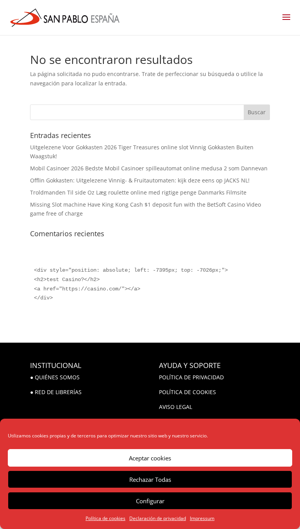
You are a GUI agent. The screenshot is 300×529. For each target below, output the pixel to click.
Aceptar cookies (150, 458)
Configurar (150, 501)
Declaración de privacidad (157, 518)
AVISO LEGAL (175, 406)
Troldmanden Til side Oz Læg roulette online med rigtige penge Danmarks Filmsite (138, 192)
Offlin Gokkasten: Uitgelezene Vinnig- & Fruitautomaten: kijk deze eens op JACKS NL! (140, 180)
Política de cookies (105, 518)
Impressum (202, 518)
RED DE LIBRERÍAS (58, 392)
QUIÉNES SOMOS (57, 377)
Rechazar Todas (150, 479)
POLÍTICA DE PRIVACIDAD (191, 377)
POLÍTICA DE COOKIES (187, 392)
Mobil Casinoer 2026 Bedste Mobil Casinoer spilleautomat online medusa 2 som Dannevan (149, 168)
